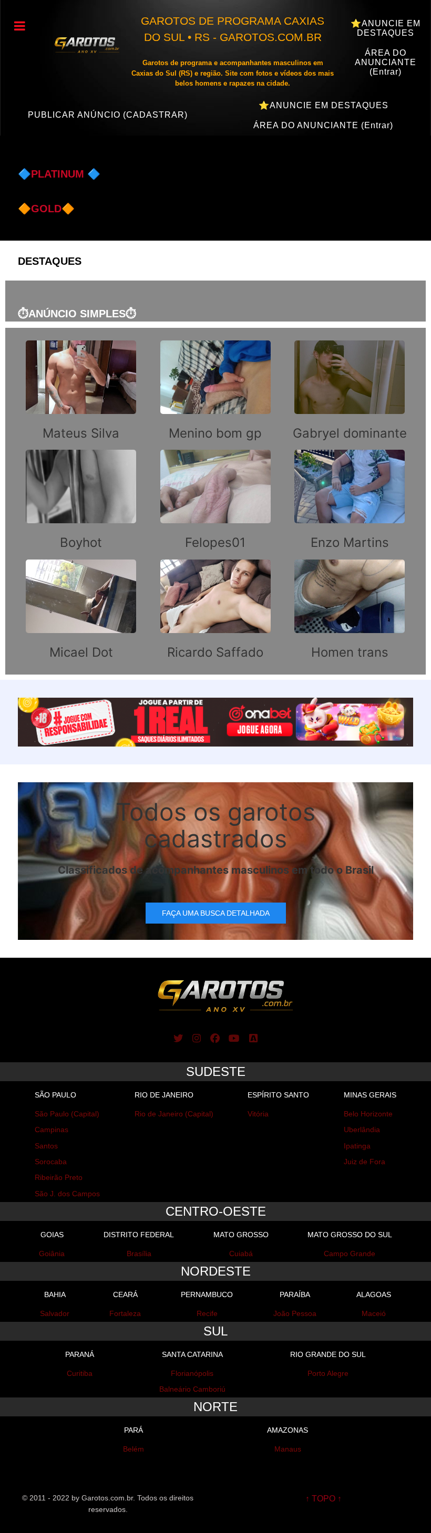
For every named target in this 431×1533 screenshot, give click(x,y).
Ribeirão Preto (59, 1177)
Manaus (287, 1449)
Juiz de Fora (364, 1161)
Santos (46, 1146)
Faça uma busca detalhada (216, 913)
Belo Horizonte (368, 1114)
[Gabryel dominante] (349, 391)
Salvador (54, 1313)
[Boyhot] (81, 501)
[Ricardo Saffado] (215, 610)
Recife (207, 1313)
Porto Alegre (327, 1373)
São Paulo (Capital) (67, 1114)
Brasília (139, 1253)
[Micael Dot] (81, 610)
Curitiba (80, 1373)
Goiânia (52, 1253)
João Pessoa (294, 1313)
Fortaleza (125, 1313)
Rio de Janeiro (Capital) (174, 1114)
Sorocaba (51, 1161)
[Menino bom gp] (215, 391)
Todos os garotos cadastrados (215, 825)
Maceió (374, 1313)
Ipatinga (357, 1146)
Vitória (258, 1114)
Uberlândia (362, 1129)
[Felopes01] (215, 501)
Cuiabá (241, 1253)
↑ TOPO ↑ (323, 1498)
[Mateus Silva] (81, 391)
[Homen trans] (349, 610)
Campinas (51, 1129)
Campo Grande (349, 1253)
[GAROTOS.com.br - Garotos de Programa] (80, 44)
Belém (133, 1449)
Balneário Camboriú (192, 1389)
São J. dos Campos (67, 1193)
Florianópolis (192, 1373)
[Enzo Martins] (349, 501)
